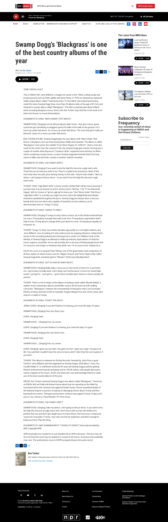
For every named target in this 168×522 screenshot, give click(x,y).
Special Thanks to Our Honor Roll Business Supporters (134, 503)
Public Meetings (128, 491)
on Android (36, 507)
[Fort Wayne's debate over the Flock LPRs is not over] (125, 95)
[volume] (23, 16)
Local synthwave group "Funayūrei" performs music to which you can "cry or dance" (142, 45)
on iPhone (29, 507)
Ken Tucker (27, 70)
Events (64, 507)
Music (25, 24)
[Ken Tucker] (20, 459)
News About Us (67, 496)
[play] (16, 16)
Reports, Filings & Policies (101, 507)
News (15, 24)
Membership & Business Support (62, 24)
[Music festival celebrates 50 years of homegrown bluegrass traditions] (125, 71)
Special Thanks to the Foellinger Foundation (133, 497)
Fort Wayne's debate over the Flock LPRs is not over (143, 94)
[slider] (26, 16)
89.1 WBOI (49, 503)
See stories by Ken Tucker (40, 460)
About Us (86, 24)
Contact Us (66, 502)
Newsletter (38, 24)
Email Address (126, 140)
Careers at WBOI (98, 502)
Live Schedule (97, 491)
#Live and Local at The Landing (110, 24)
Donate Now (146, 6)
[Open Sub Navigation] (20, 24)
